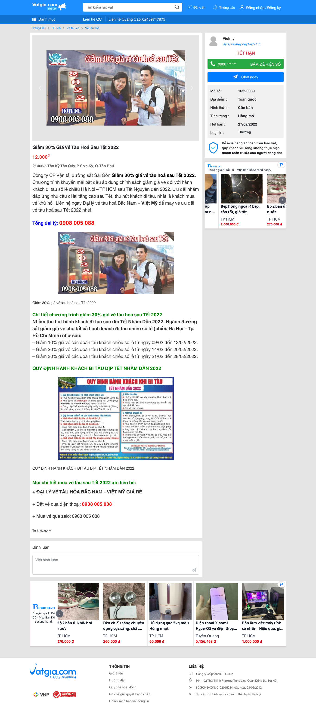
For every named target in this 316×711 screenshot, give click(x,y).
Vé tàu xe (73, 28)
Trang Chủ (39, 28)
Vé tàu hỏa (92, 28)
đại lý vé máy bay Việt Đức (241, 44)
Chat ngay (249, 76)
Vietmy (229, 38)
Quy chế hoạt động (122, 687)
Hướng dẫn (117, 680)
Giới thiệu (116, 673)
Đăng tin (199, 7)
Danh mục (46, 19)
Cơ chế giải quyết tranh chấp (129, 694)
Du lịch (56, 28)
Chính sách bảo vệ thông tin (129, 701)
